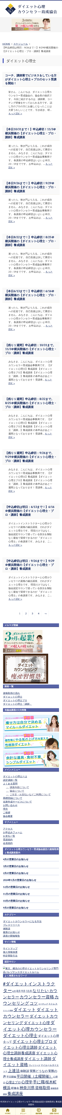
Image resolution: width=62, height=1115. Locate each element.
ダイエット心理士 (12, 696)
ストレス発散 (8, 1010)
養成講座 (15, 1093)
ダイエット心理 (37, 1023)
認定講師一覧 (10, 780)
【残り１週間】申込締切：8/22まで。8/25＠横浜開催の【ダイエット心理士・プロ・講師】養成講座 (31, 402)
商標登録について (12, 798)
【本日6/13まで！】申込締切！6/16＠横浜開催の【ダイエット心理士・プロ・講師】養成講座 (31, 295)
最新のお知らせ (11, 932)
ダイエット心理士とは (15, 776)
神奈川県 (27, 1087)
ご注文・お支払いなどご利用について (30, 794)
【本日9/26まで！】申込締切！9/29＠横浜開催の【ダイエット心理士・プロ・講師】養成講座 (31, 187)
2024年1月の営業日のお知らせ (19, 879)
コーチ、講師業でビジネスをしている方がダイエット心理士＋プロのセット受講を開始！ (31, 79)
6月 (14, 991)
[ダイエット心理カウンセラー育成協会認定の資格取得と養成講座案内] (31, 14)
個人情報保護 (10, 952)
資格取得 (42, 1087)
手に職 (39, 1081)
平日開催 (11, 1076)
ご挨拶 (6, 812)
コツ (34, 1003)
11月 (29, 991)
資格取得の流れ (11, 693)
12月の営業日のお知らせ (16, 886)
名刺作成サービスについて (17, 801)
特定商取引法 (10, 955)
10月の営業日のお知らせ (16, 900)
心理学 (27, 1082)
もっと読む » (15, 113)
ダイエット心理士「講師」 (17, 703)
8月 (18, 991)
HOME (7, 1111)
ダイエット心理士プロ (15, 700)
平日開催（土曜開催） (35, 1076)
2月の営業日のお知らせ (15, 873)
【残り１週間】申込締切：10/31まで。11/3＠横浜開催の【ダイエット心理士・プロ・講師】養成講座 (31, 349)
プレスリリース (11, 924)
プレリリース (34, 1065)
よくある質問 (10, 783)
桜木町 (51, 1082)
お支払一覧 (9, 835)
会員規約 (8, 843)
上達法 (14, 1070)
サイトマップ (10, 948)
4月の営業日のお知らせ (15, 859)
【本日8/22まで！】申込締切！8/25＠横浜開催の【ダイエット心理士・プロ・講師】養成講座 (31, 241)
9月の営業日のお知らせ (15, 907)
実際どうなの (39, 1071)
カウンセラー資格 (37, 996)
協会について (17, 790)
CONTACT (54, 1111)
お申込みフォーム (12, 832)
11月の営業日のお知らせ (16, 893)
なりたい (41, 990)
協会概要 (8, 816)
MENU (23, 1111)
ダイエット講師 (37, 1058)
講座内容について (19, 787)
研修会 (15, 1088)
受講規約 (8, 839)
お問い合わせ (10, 805)
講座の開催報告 (11, 935)
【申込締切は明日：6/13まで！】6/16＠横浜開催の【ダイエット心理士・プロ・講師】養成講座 (29, 510)
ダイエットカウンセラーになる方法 (22, 921)
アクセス (8, 828)
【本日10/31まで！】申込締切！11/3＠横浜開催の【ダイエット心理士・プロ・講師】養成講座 (31, 133)
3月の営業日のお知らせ (15, 866)
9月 (23, 991)
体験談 (6, 928)
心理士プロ (13, 1082)
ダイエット (24, 1009)
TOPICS (38, 1111)
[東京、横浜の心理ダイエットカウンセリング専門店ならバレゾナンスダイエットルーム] (31, 972)
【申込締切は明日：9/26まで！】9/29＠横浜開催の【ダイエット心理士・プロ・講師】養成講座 (29, 564)
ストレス (52, 1003)
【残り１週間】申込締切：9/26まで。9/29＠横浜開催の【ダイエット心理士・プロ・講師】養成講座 (31, 456)
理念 (5, 808)
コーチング (43, 1004)
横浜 (7, 1087)
